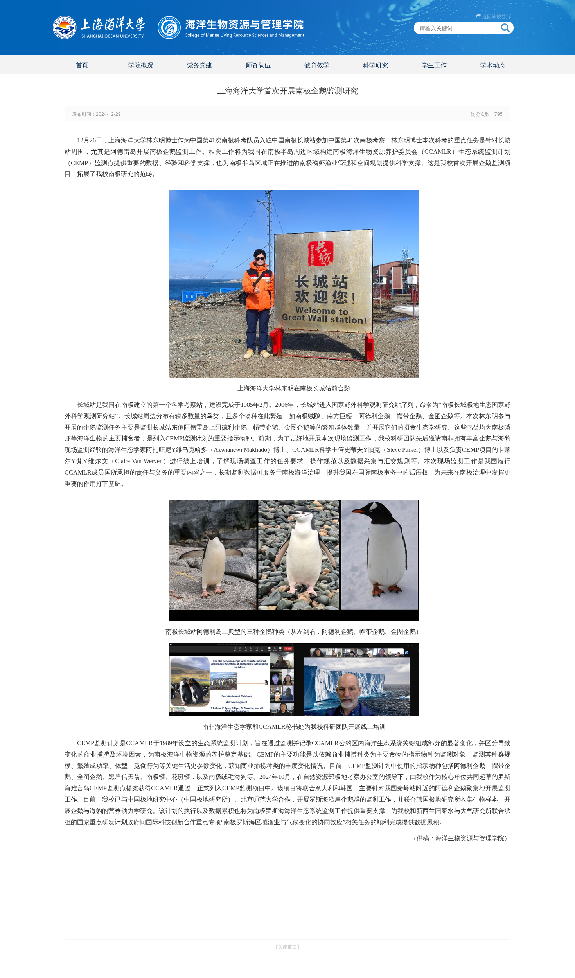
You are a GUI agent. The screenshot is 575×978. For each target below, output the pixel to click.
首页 (82, 64)
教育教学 (316, 64)
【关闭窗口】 (287, 946)
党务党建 (199, 64)
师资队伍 (258, 64)
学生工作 (434, 64)
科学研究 (375, 64)
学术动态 (492, 64)
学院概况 (140, 64)
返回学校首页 (496, 16)
